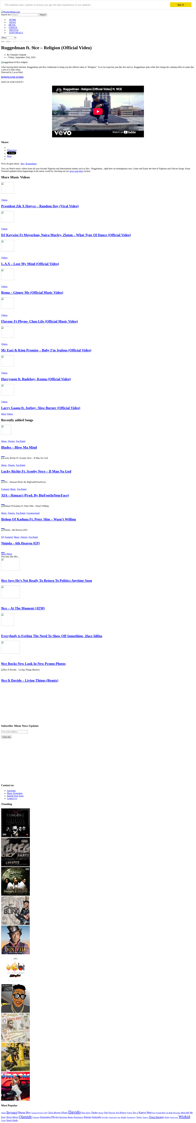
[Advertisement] (22, 703)
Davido (74, 1112)
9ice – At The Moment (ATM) (23, 608)
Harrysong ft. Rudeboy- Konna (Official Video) (36, 379)
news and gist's (76, 171)
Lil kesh (169, 1113)
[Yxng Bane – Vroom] (15, 1100)
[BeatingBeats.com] (10, 12)
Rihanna (87, 1117)
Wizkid (184, 1116)
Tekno (139, 1117)
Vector (166, 1117)
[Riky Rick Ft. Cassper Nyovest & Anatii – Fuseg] (15, 865)
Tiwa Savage (156, 1117)
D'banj (64, 1112)
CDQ (45, 1113)
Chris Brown (54, 1112)
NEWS (12, 22)
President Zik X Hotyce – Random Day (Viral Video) (40, 206)
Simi (118, 1117)
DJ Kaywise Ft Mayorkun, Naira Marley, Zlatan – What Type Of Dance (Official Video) (66, 235)
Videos (8, 41)
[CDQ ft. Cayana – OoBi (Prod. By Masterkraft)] (15, 982)
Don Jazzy (86, 1113)
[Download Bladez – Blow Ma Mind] (3, 454)
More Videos (7, 414)
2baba (3, 1113)
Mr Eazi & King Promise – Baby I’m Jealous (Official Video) (46, 350)
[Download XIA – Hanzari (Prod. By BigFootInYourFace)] (3, 502)
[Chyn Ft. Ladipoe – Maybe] (15, 1070)
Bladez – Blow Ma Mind (19, 447)
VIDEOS (13, 27)
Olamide (25, 1117)
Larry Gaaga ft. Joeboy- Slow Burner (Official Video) (40, 408)
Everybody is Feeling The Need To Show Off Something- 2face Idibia (51, 636)
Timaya (145, 1117)
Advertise (11, 790)
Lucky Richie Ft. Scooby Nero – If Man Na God (36, 471)
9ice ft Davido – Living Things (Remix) (29, 680)
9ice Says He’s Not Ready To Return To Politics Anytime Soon (46, 580)
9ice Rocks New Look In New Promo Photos (33, 663)
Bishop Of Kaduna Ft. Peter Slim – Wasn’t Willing (38, 519)
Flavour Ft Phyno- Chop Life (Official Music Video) (39, 321)
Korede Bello (160, 1113)
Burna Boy (24, 1112)
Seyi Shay (105, 1117)
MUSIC (12, 25)
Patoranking (45, 1117)
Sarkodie (96, 1117)
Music (4, 441)
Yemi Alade (12, 1120)
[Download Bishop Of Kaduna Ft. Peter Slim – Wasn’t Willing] (3, 526)
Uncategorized (33, 513)
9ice (22, 163)
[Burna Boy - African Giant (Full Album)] (15, 1041)
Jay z (135, 1112)
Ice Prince (121, 1112)
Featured (5, 489)
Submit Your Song (15, 796)
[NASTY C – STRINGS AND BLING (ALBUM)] (15, 924)
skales (123, 1117)
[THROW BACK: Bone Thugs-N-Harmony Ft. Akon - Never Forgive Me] (15, 895)
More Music (6, 554)
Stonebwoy (131, 1117)
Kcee (154, 1113)
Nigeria (11, 441)
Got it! (180, 4)
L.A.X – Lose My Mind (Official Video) (30, 264)
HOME (12, 20)
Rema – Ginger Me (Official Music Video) (32, 292)
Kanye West (145, 1112)
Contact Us (12, 798)
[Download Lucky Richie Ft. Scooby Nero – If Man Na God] (3, 478)
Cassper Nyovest (37, 1113)
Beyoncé (12, 1112)
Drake (94, 1112)
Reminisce (78, 1117)
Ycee (3, 1120)
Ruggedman (31, 163)
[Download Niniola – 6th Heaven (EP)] (3, 550)
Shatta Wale (113, 1117)
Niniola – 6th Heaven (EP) (20, 543)
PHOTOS (13, 30)
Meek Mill (185, 1113)
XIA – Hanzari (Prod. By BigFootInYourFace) (35, 495)
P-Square (35, 1117)
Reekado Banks (66, 1117)
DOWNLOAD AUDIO (12, 77)
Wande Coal (174, 1117)
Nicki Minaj (12, 1117)
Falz (106, 1112)
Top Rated (20, 441)
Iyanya (129, 1113)
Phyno (55, 1117)
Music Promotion (15, 793)
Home (3, 41)
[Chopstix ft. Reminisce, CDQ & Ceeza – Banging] (15, 836)
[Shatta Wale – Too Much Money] (15, 1012)
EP (2, 537)
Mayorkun (176, 1113)
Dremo (100, 1113)
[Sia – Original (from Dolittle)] (15, 953)
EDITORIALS (16, 32)
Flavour (111, 1112)
